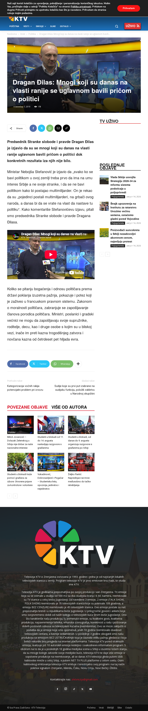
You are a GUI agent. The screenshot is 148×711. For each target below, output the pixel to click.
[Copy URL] (66, 128)
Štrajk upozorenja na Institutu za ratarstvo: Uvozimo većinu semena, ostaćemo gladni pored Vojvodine (124, 211)
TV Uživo (109, 120)
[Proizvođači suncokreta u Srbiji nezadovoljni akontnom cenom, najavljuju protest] (104, 232)
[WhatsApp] (49, 128)
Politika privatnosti (81, 6)
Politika (32, 33)
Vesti (22, 33)
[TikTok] (74, 689)
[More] (78, 364)
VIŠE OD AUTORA (69, 407)
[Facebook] (33, 128)
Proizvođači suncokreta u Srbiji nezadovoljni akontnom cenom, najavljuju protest (125, 235)
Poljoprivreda (118, 196)
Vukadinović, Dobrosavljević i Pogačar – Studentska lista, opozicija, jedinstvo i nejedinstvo (50, 481)
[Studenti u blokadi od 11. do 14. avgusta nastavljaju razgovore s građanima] (51, 425)
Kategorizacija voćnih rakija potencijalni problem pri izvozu (25, 387)
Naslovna (12, 33)
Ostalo (128, 707)
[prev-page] (9, 496)
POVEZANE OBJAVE (27, 407)
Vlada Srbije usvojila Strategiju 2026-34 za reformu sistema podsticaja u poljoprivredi (123, 184)
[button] (116, 26)
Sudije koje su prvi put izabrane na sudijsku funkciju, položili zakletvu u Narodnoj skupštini (75, 389)
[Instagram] (66, 689)
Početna (91, 707)
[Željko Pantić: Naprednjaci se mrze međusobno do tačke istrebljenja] (81, 462)
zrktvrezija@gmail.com (84, 679)
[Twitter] (41, 128)
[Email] (58, 128)
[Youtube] (90, 689)
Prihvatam (129, 8)
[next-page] (15, 496)
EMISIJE (110, 707)
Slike (119, 707)
